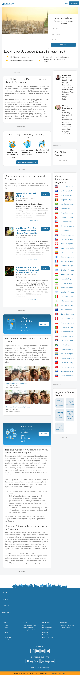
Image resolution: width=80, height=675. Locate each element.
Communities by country (30, 625)
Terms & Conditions (38, 669)
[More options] (40, 72)
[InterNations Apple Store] (32, 661)
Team (6, 627)
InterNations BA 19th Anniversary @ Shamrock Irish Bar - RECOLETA (27, 270)
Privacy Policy (48, 669)
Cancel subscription (47, 637)
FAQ (43, 625)
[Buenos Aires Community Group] (28, 404)
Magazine (45, 632)
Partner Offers (46, 630)
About (6, 625)
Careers (7, 635)
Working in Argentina (59, 415)
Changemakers (65, 627)
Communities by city (29, 627)
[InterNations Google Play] (47, 661)
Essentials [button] (6, 606)
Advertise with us (9, 640)
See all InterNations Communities (56, 673)
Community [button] (6, 612)
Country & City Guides (30, 630)
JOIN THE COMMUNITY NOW (27, 162)
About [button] (4, 593)
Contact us (8, 637)
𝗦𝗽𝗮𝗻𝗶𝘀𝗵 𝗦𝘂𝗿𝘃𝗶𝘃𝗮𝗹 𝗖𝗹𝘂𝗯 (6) (26, 194)
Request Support (47, 627)
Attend (45, 194)
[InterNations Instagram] (42, 651)
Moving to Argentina (59, 403)
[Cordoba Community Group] (28, 380)
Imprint (30, 669)
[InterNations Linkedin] (37, 651)
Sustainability (8, 630)
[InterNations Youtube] (47, 651)
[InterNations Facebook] (32, 651)
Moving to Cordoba (59, 427)
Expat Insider (46, 635)
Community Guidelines (67, 625)
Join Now (74, 3)
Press (6, 632)
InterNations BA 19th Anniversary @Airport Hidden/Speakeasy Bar (27, 230)
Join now (63, 44)
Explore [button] (5, 599)
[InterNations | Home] (7, 4)
